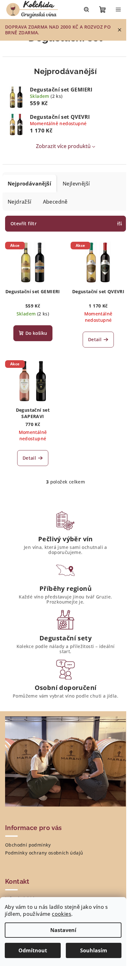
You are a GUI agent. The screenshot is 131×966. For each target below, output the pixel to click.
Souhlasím (93, 950)
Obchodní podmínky (28, 845)
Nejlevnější (76, 183)
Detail (94, 339)
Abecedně (55, 201)
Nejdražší (19, 201)
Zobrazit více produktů (63, 146)
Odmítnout (32, 950)
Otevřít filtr (23, 223)
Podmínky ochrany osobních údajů (44, 853)
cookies (61, 913)
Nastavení (63, 930)
